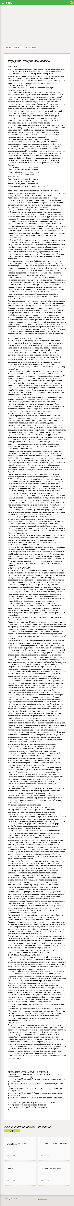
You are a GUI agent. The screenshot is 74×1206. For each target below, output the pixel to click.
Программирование (30, 47)
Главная (8, 47)
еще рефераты (12, 1131)
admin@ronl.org (43, 1199)
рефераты (17, 47)
